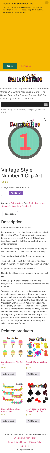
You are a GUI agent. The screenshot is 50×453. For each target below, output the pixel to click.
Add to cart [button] (8, 374)
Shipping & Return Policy (25, 438)
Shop (10, 110)
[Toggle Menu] (46, 105)
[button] (44, 119)
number (42, 203)
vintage (4, 206)
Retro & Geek (19, 110)
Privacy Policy (35, 442)
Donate (10, 66)
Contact (25, 446)
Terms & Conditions (17, 442)
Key (36, 203)
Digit (31, 203)
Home (3, 110)
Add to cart (16, 193)
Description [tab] (10, 214)
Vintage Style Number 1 (20, 206)
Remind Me (26, 66)
